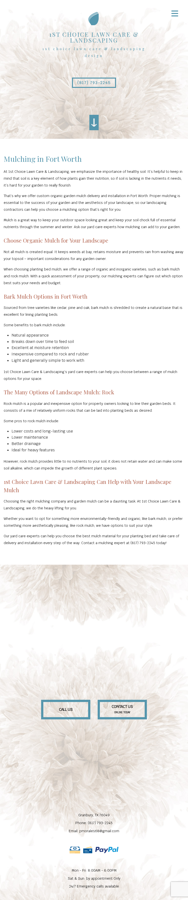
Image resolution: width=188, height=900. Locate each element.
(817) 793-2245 (94, 82)
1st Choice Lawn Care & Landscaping (94, 37)
